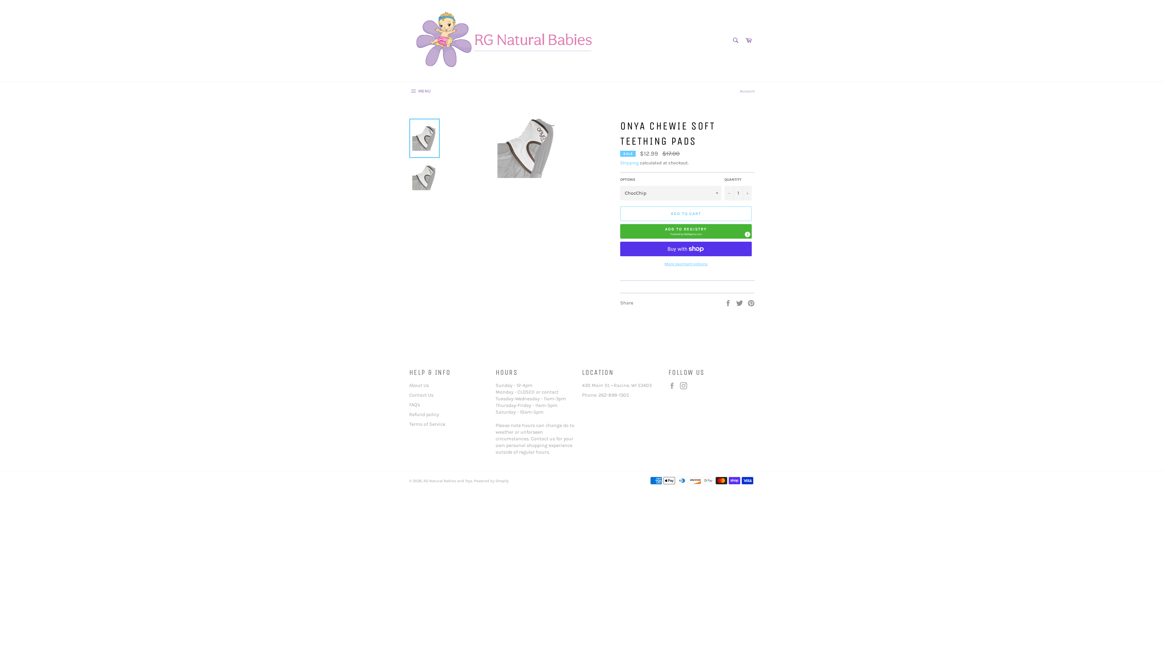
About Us (419, 385)
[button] (686, 231)
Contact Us (421, 395)
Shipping (629, 163)
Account (747, 91)
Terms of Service (427, 424)
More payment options (685, 264)
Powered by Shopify (491, 481)
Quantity (732, 179)
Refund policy (424, 414)
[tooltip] (747, 234)
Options (627, 179)
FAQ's (414, 405)
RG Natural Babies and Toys (448, 481)
